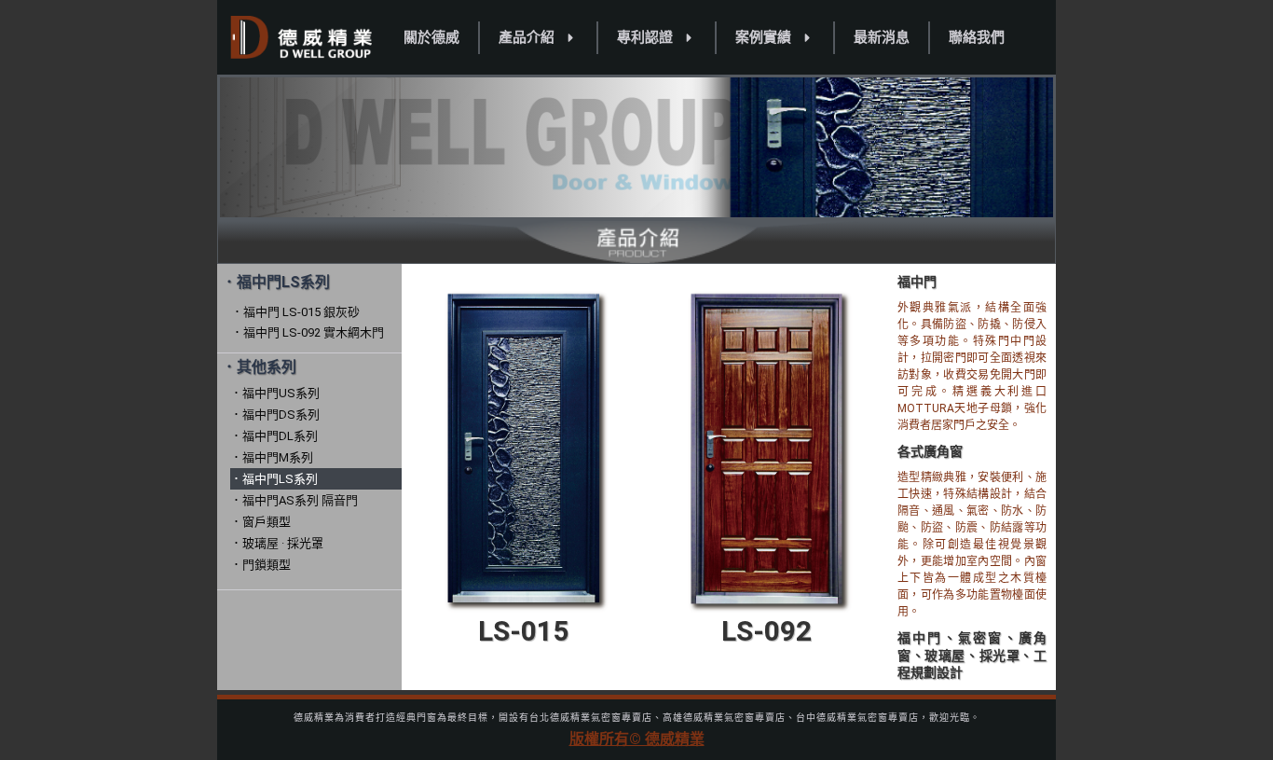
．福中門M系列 (271, 457)
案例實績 (763, 37)
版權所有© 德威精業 (637, 739)
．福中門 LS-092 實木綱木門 (307, 332)
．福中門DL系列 (274, 436)
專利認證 (645, 37)
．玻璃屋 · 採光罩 (276, 543)
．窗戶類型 (260, 522)
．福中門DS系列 (275, 414)
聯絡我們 (977, 37)
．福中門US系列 (275, 393)
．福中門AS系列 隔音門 (294, 500)
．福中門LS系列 (274, 479)
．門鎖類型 (260, 565)
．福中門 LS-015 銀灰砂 (295, 312)
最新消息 (882, 37)
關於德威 (431, 37)
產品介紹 (526, 37)
